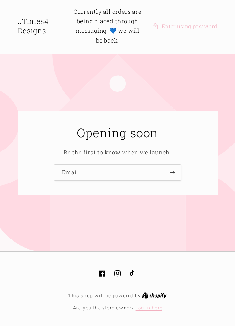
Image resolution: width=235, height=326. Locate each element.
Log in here (149, 308)
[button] (184, 26)
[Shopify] (154, 295)
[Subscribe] (173, 172)
